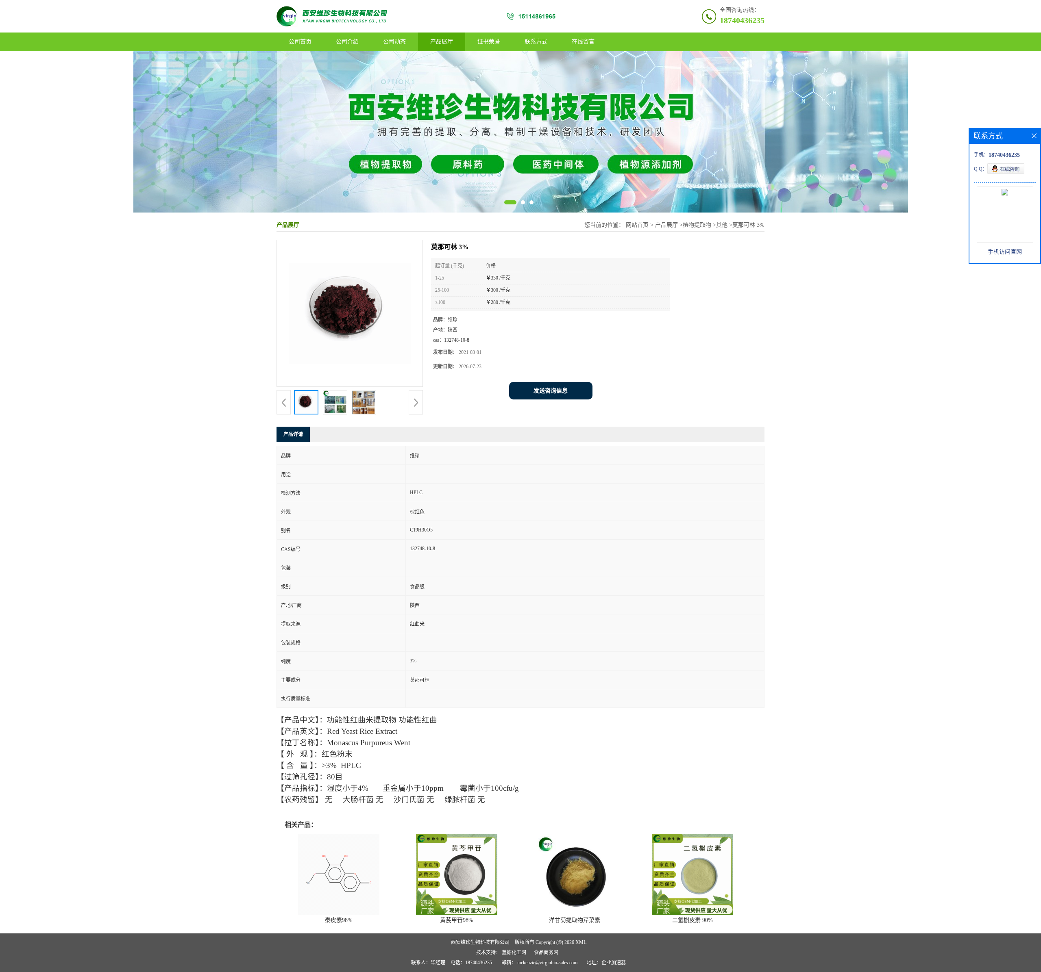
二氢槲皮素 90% (692, 920)
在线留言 (583, 42)
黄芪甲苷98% (456, 920)
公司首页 (300, 42)
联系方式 (536, 42)
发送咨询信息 (551, 391)
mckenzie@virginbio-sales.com (547, 962)
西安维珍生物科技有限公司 (480, 942)
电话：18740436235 (471, 962)
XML (580, 942)
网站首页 (637, 225)
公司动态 (394, 42)
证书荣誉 (488, 42)
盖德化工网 (514, 952)
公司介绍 (347, 42)
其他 (721, 225)
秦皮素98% (339, 920)
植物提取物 (697, 225)
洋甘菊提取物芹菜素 (574, 920)
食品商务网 (546, 952)
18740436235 (742, 20)
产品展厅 (441, 42)
